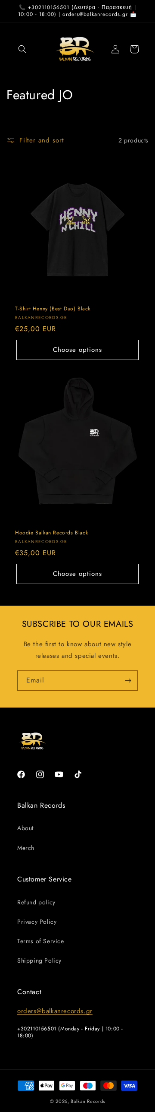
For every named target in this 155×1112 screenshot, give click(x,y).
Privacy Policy (36, 921)
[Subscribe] (127, 680)
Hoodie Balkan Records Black (51, 533)
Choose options (77, 349)
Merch (25, 847)
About (25, 828)
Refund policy (36, 902)
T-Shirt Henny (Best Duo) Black (52, 309)
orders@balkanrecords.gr (55, 1011)
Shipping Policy (39, 960)
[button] (22, 49)
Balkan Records (88, 1101)
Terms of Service (40, 941)
